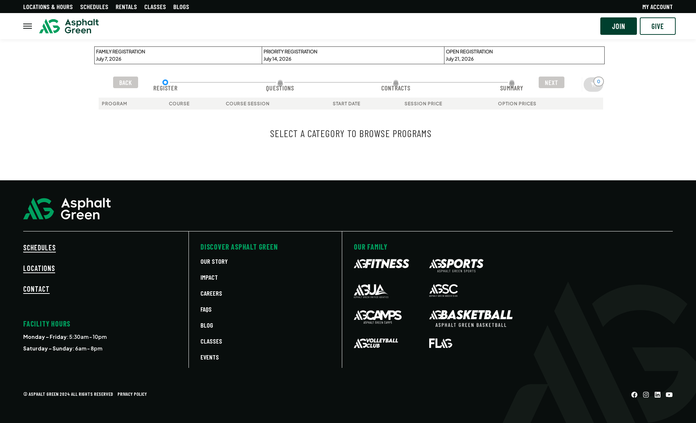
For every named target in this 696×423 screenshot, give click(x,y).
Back (125, 82)
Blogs (181, 7)
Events (209, 357)
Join (618, 26)
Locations (39, 268)
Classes (155, 7)
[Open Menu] (27, 26)
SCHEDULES (39, 247)
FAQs (206, 309)
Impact (209, 277)
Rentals (126, 7)
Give (657, 26)
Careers (211, 293)
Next (551, 82)
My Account (657, 7)
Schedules (94, 7)
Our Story (214, 261)
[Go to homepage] (69, 26)
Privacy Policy (132, 394)
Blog (206, 325)
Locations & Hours (48, 7)
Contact (36, 288)
